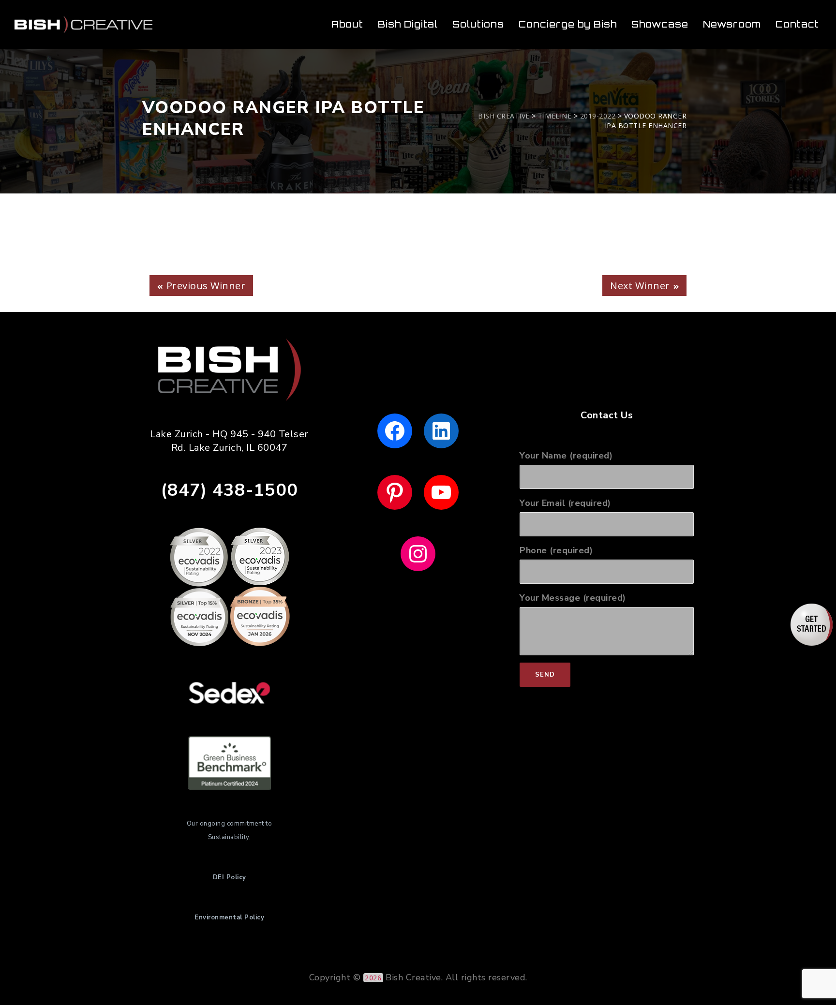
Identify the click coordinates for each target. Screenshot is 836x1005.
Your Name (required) (566, 455)
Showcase (659, 24)
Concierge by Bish (568, 24)
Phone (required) (556, 550)
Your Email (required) (565, 503)
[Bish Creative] (83, 24)
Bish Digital (408, 24)
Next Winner (640, 285)
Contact (797, 24)
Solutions (478, 24)
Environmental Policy (229, 917)
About (347, 24)
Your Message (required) (573, 598)
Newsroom (732, 24)
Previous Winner (206, 285)
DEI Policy (229, 877)
